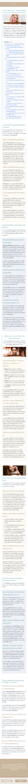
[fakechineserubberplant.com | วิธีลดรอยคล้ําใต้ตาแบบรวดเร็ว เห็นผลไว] (14, 4)
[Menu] (2, 4)
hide (11, 42)
